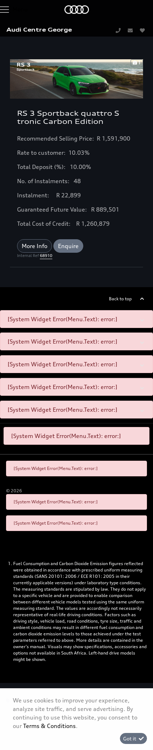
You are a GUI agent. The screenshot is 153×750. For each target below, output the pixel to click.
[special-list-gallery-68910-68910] (76, 78)
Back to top (120, 298)
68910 (46, 255)
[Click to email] (130, 30)
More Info (34, 246)
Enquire (68, 246)
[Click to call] (118, 30)
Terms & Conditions (49, 725)
